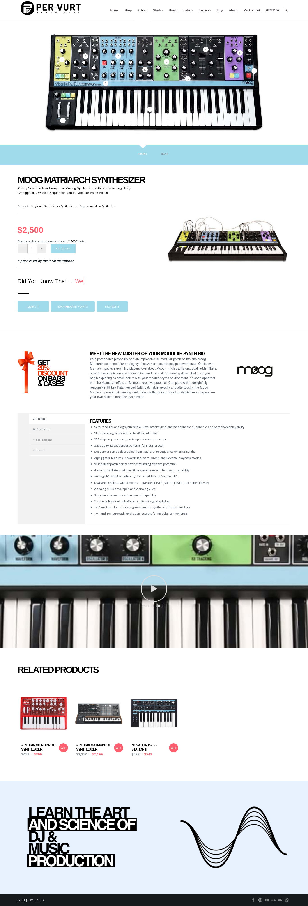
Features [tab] (42, 418)
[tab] (142, 156)
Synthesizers (68, 206)
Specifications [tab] (44, 439)
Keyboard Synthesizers (46, 206)
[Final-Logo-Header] (51, 10)
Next (63, 376)
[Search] (286, 10)
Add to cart (63, 248)
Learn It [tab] (41, 450)
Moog (89, 206)
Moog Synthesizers (105, 206)
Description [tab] (43, 429)
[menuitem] (114, 10)
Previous (27, 376)
